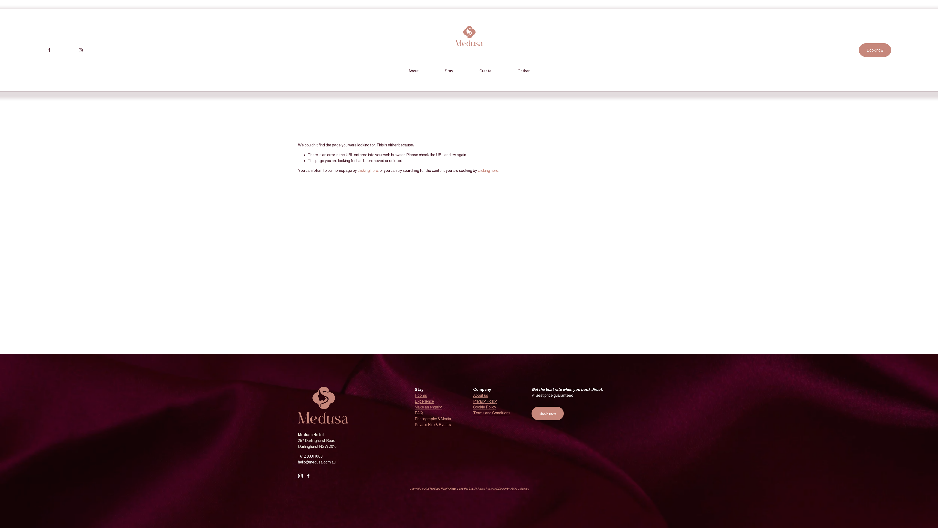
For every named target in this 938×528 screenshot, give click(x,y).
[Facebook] (49, 50)
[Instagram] (80, 50)
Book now (875, 50)
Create (485, 71)
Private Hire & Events (433, 425)
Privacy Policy (485, 401)
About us (480, 395)
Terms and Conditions (491, 413)
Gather (524, 71)
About (413, 71)
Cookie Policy (484, 407)
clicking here (368, 170)
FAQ (419, 413)
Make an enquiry (428, 407)
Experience (424, 401)
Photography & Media (433, 419)
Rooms (421, 395)
